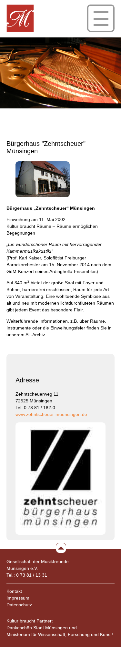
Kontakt (14, 591)
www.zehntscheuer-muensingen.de (51, 414)
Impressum (17, 598)
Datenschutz (19, 604)
